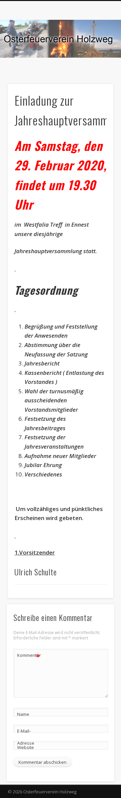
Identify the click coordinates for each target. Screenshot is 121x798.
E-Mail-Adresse (25, 737)
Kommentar (29, 656)
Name (23, 714)
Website (25, 747)
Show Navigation (97, 60)
